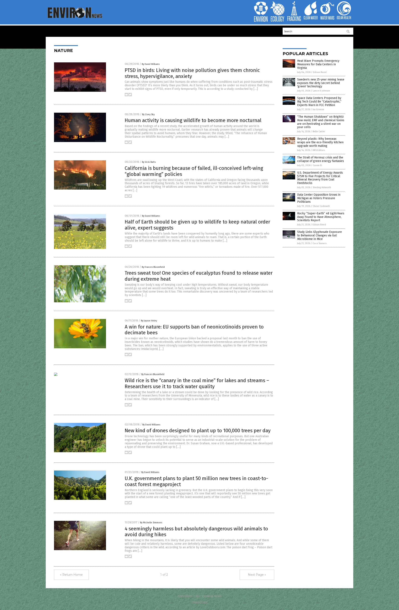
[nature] (74, 17)
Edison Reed (319, 72)
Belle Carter (319, 131)
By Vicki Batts (149, 162)
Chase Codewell (321, 206)
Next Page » (257, 575)
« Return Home (71, 575)
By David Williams (151, 64)
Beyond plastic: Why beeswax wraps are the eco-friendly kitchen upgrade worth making (320, 142)
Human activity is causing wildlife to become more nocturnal (193, 120)
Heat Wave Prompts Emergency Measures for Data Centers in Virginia (318, 64)
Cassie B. (317, 165)
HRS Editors (319, 150)
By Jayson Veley (149, 320)
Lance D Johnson (321, 90)
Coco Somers (319, 243)
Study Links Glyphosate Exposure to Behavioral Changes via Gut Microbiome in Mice (319, 235)
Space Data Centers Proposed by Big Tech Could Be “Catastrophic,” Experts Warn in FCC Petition (319, 101)
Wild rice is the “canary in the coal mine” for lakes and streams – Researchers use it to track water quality (197, 383)
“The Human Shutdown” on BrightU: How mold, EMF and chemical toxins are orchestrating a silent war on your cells (320, 122)
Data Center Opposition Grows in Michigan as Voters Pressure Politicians (318, 198)
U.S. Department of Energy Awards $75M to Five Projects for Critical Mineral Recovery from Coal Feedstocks (320, 178)
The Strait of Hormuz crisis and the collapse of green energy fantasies (320, 159)
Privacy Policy (199, 601)
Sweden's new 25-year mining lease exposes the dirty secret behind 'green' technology (320, 83)
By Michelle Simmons (151, 522)
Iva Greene (318, 109)
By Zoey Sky (148, 114)
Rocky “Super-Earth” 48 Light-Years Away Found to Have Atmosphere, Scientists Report (320, 217)
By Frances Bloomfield (153, 267)
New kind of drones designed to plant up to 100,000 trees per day (198, 430)
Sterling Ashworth (322, 187)
